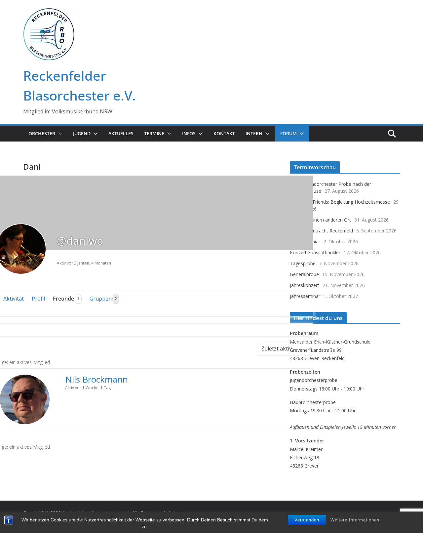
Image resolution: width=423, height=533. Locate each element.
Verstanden (306, 519)
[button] (58, 133)
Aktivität (13, 298)
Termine (154, 133)
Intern (254, 133)
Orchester (41, 133)
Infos (189, 133)
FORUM (288, 133)
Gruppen (103, 298)
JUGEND (82, 133)
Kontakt (224, 133)
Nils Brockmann (96, 379)
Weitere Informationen (354, 519)
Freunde (66, 298)
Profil (38, 298)
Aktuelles (121, 133)
